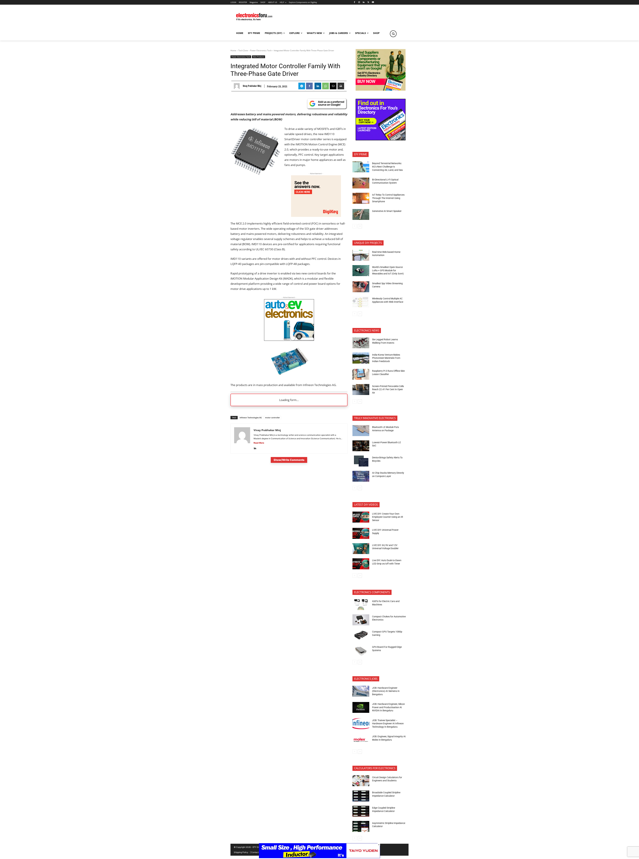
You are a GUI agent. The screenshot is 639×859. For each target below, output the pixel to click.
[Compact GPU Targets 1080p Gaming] (360, 635)
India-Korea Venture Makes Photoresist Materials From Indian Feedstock (386, 358)
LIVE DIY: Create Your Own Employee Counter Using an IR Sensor (387, 517)
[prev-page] (354, 226)
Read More (259, 443)
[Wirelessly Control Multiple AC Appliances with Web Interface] (360, 302)
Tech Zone (243, 50)
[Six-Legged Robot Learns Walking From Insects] (360, 342)
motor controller (272, 417)
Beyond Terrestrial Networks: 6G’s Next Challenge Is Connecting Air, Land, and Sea (387, 166)
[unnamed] (316, 216)
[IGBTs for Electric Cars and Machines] (360, 604)
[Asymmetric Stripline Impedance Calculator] (360, 826)
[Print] (340, 86)
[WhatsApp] (325, 86)
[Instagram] (359, 2)
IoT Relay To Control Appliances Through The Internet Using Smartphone (388, 198)
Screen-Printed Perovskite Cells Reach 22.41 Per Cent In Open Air (388, 389)
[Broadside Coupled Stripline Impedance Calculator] (360, 795)
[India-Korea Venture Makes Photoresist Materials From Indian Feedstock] (360, 358)
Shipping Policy (241, 852)
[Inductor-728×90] (319, 857)
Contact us (256, 852)
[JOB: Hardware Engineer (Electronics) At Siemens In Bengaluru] (360, 691)
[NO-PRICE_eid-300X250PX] (381, 89)
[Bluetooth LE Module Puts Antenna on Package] (360, 430)
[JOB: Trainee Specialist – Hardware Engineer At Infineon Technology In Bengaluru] (360, 723)
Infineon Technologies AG (251, 417)
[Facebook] (354, 2)
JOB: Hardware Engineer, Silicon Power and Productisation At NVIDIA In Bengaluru (388, 707)
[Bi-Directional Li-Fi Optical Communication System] (360, 183)
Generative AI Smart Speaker (387, 211)
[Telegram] (301, 86)
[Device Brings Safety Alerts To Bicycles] (360, 461)
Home (233, 50)
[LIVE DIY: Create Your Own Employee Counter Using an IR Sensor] (360, 517)
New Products (258, 57)
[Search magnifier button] (393, 33)
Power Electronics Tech (261, 50)
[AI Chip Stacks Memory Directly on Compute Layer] (360, 476)
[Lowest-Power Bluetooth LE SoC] (360, 445)
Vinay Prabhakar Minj (252, 86)
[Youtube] (373, 2)
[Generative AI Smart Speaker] (360, 214)
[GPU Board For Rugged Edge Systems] (360, 650)
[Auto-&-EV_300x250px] (289, 340)
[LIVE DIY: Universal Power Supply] (360, 533)
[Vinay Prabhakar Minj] (237, 86)
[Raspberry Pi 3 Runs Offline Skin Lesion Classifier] (360, 374)
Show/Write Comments (289, 460)
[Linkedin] (364, 2)
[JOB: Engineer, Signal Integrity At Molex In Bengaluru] (360, 739)
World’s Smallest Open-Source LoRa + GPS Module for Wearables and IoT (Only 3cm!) (388, 270)
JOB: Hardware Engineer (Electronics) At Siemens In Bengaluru (386, 691)
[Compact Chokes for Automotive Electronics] (360, 619)
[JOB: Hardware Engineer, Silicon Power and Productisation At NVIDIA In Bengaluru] (360, 707)
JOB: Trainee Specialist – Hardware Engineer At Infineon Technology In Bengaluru (388, 723)
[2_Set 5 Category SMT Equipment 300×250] (381, 139)
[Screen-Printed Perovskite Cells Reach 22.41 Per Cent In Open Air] (360, 389)
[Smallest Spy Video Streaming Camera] (360, 286)
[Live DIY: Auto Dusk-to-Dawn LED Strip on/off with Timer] (360, 563)
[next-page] (360, 226)
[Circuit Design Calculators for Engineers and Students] (360, 780)
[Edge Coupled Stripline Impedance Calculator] (360, 811)
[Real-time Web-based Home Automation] (360, 255)
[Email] (333, 86)
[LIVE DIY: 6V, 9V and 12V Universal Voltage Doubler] (360, 548)
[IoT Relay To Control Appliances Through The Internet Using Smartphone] (360, 198)
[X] (368, 2)
